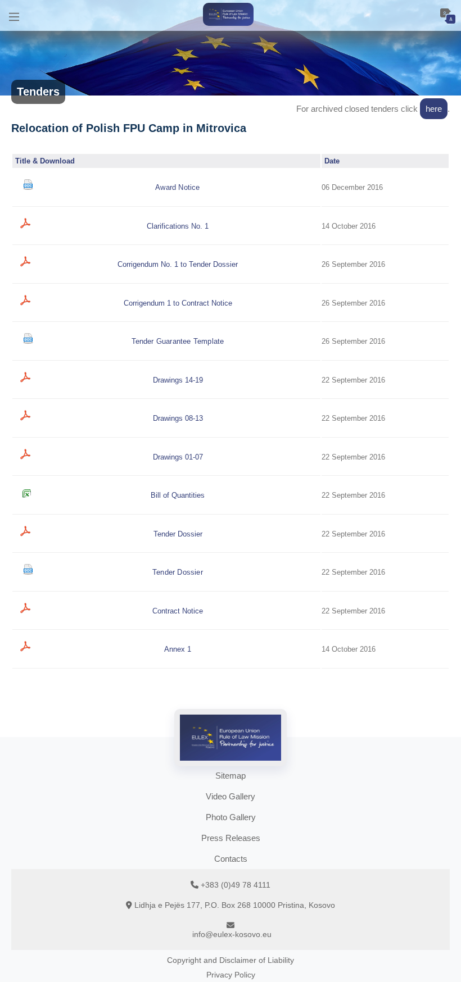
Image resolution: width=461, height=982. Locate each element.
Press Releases (230, 838)
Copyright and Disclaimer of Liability (230, 960)
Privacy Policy (230, 974)
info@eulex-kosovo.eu (232, 934)
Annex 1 (177, 649)
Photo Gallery (231, 817)
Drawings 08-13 (178, 418)
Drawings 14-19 (178, 380)
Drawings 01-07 (178, 457)
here (434, 108)
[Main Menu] (14, 15)
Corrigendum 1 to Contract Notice (178, 303)
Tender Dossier (177, 534)
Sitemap (230, 775)
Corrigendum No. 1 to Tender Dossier (177, 264)
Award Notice (177, 187)
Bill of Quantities (178, 495)
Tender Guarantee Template (178, 341)
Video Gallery (230, 796)
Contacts (230, 858)
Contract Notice (177, 611)
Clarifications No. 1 (178, 226)
